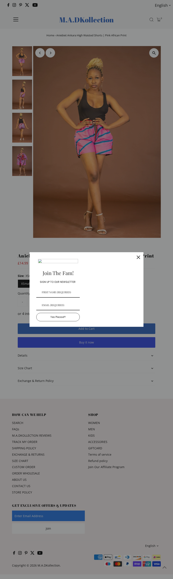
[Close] (138, 257)
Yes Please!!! (58, 317)
